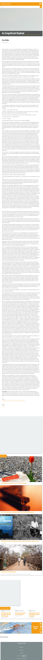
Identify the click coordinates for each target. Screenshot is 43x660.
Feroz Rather (5, 40)
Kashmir (4, 400)
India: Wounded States (32, 34)
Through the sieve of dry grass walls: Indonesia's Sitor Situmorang (19, 541)
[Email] (40, 632)
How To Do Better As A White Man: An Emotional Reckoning (17, 512)
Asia (3, 406)
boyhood (22, 400)
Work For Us (21, 647)
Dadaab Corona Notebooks (8, 572)
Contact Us (21, 650)
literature (18, 400)
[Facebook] (40, 626)
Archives (21, 652)
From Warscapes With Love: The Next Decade (14, 483)
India (8, 400)
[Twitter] (40, 623)
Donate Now (35, 627)
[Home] (5, 4)
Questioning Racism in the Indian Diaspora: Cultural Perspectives (34, 615)
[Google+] (40, 629)
